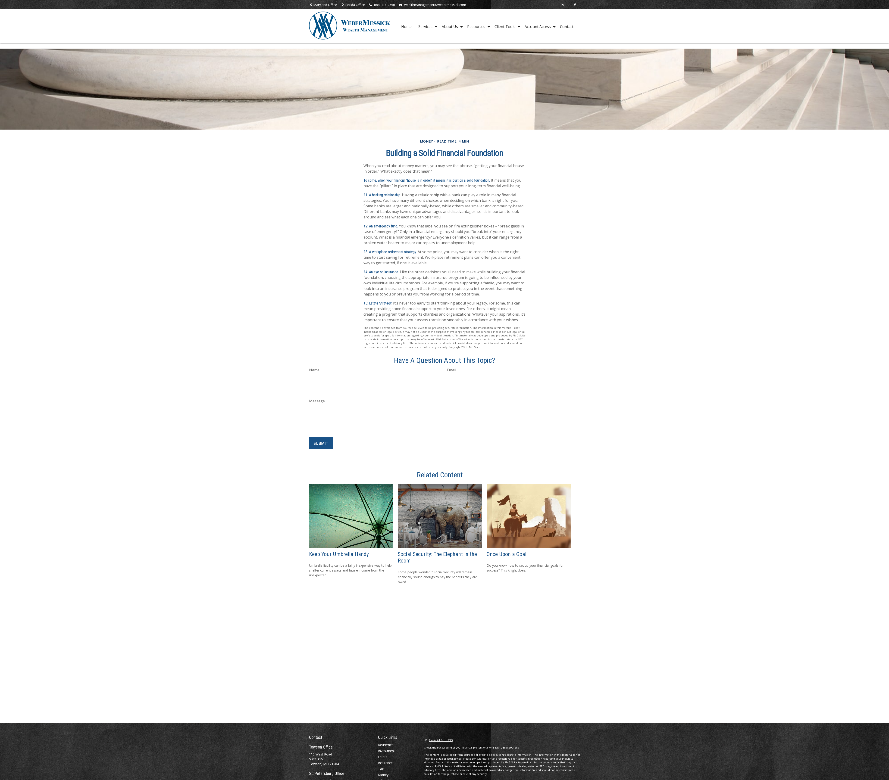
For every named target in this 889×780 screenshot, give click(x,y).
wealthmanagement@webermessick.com (435, 5)
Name (314, 370)
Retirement (386, 745)
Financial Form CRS (441, 740)
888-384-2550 (384, 5)
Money (383, 775)
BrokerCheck (511, 747)
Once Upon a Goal (506, 554)
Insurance (385, 763)
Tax (381, 769)
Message (317, 401)
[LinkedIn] (562, 4)
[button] (406, 26)
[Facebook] (575, 4)
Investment (386, 751)
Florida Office (355, 5)
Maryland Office (325, 5)
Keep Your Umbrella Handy (339, 554)
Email (451, 370)
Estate (383, 757)
